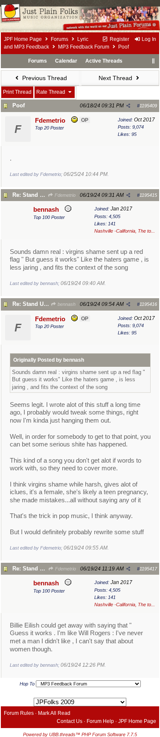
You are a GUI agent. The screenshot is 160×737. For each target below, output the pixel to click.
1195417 (148, 568)
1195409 (148, 105)
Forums (59, 39)
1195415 (148, 195)
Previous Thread (43, 78)
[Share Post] (128, 106)
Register (118, 39)
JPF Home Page (23, 39)
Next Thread (116, 78)
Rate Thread (51, 92)
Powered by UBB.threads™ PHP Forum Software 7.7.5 (80, 734)
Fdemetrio (64, 195)
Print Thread (17, 92)
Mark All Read (54, 713)
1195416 (148, 304)
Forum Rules (19, 713)
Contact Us (69, 721)
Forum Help (100, 721)
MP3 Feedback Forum (83, 47)
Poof (18, 105)
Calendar (66, 61)
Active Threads (103, 61)
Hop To (27, 683)
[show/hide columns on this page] (153, 61)
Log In (148, 39)
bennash (66, 304)
